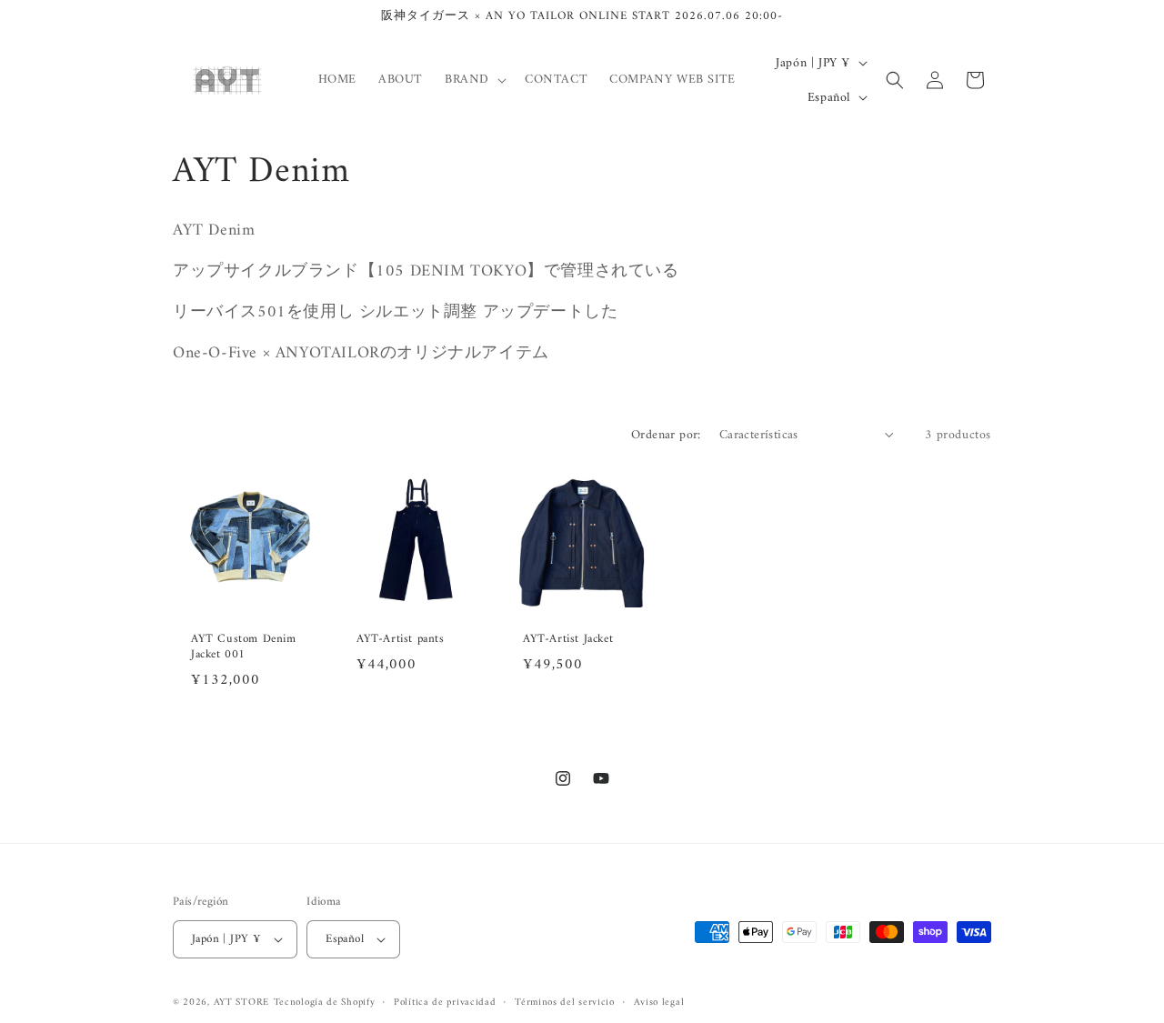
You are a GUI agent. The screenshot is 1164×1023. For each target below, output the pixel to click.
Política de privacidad (445, 1003)
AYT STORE (241, 1002)
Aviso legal (659, 1003)
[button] (474, 80)
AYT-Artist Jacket (568, 639)
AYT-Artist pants (400, 639)
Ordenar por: (666, 435)
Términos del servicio (565, 1003)
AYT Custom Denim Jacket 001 (243, 647)
